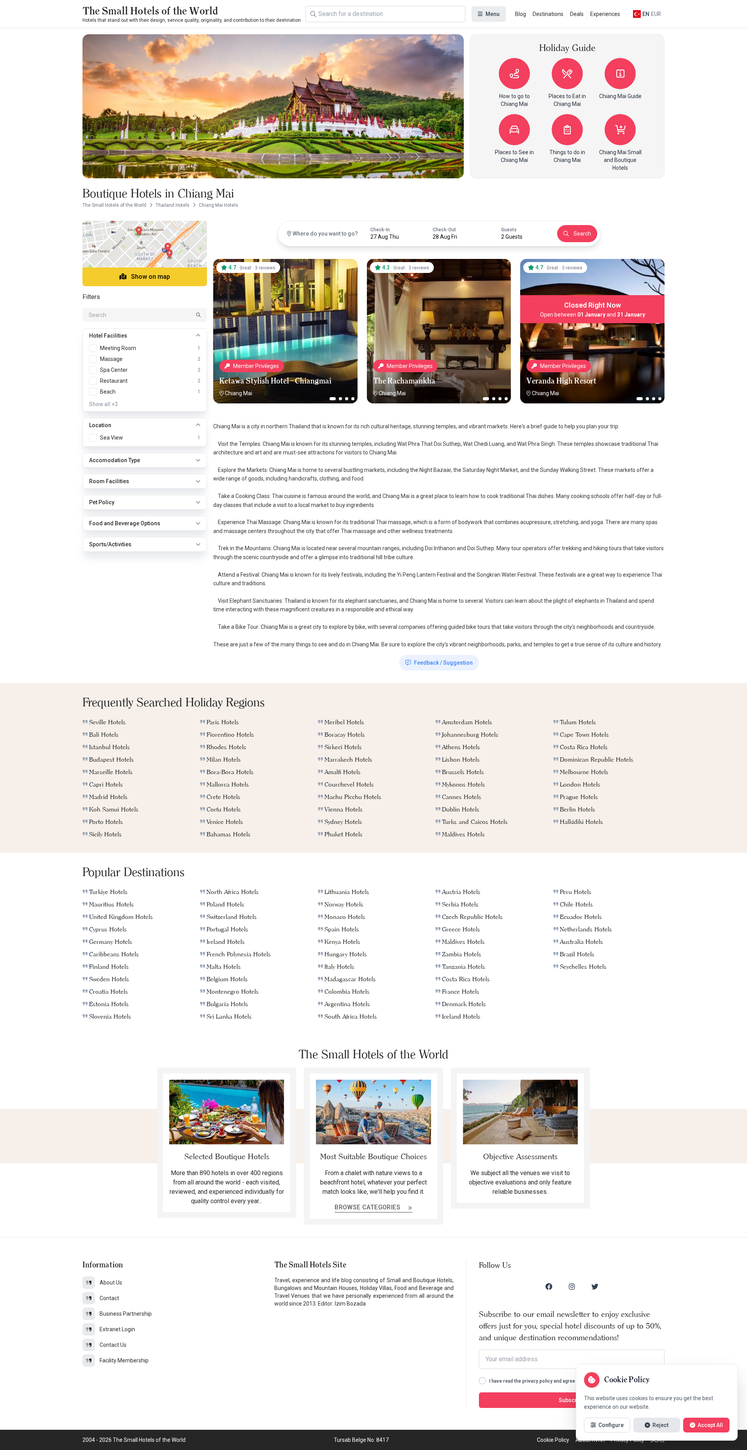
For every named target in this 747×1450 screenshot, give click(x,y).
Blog (520, 14)
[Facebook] (549, 1286)
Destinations (548, 14)
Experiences (605, 14)
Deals (577, 14)
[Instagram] (572, 1286)
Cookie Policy (553, 1440)
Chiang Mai (238, 393)
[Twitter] (595, 1286)
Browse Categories (368, 1207)
